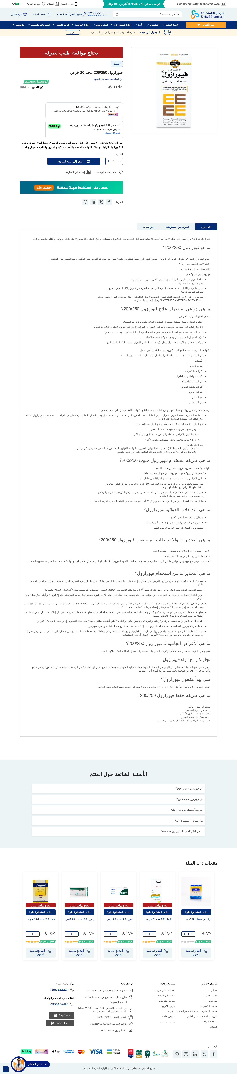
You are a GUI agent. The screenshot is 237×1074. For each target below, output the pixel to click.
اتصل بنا (171, 1011)
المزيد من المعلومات (177, 226)
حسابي (213, 990)
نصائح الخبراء (210, 1021)
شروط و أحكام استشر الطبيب (201, 1016)
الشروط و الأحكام (166, 995)
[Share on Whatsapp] (85, 202)
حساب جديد (62, 14)
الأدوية (117, 63)
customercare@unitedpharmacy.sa (198, 3)
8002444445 (59, 990)
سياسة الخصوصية (208, 1006)
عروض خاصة (168, 1016)
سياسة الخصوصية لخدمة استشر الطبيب (197, 1011)
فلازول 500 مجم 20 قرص (120, 919)
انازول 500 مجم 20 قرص (159, 919)
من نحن (213, 1000)
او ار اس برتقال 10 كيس (198, 919)
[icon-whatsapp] (177, 1054)
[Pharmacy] (71, 187)
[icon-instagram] (186, 1054)
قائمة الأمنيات (39, 14)
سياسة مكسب (167, 1021)
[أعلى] (6, 1069)
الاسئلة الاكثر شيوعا (165, 990)
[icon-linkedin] (195, 1054)
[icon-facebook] (213, 1054)
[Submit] (117, 13)
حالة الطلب (211, 995)
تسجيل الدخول (75, 14)
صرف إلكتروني (167, 1000)
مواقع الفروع (33, 3)
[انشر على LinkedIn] (93, 202)
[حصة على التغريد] (101, 202)
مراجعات (148, 226)
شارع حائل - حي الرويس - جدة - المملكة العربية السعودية (106, 999)
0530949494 (59, 1004)
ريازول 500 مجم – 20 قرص (80, 919)
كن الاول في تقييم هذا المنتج (108, 79)
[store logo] (207, 14)
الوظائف (50, 4)
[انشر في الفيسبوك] (109, 202)
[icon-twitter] (204, 1054)
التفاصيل (206, 227)
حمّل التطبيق (66, 4)
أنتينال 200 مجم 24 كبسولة (42, 919)
